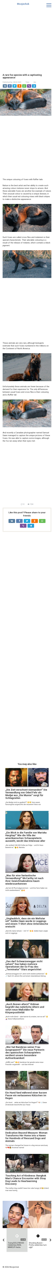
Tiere (27, 82)
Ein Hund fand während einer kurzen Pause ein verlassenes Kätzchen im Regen (26, 1095)
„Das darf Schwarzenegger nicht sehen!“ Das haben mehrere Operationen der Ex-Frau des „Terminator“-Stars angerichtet (23, 965)
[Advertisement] (27, 39)
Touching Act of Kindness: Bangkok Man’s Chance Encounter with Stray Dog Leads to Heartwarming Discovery (25, 1179)
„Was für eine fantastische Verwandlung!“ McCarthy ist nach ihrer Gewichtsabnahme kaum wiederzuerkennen (24, 879)
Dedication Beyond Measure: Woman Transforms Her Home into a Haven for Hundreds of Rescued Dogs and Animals (26, 1136)
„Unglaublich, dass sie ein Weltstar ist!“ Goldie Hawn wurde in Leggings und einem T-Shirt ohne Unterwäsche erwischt (26, 922)
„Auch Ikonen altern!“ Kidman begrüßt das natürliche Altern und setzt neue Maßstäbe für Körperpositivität (24, 1008)
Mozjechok (23, 3)
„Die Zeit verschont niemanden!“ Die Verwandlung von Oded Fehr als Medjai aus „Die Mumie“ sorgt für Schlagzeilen (26, 793)
